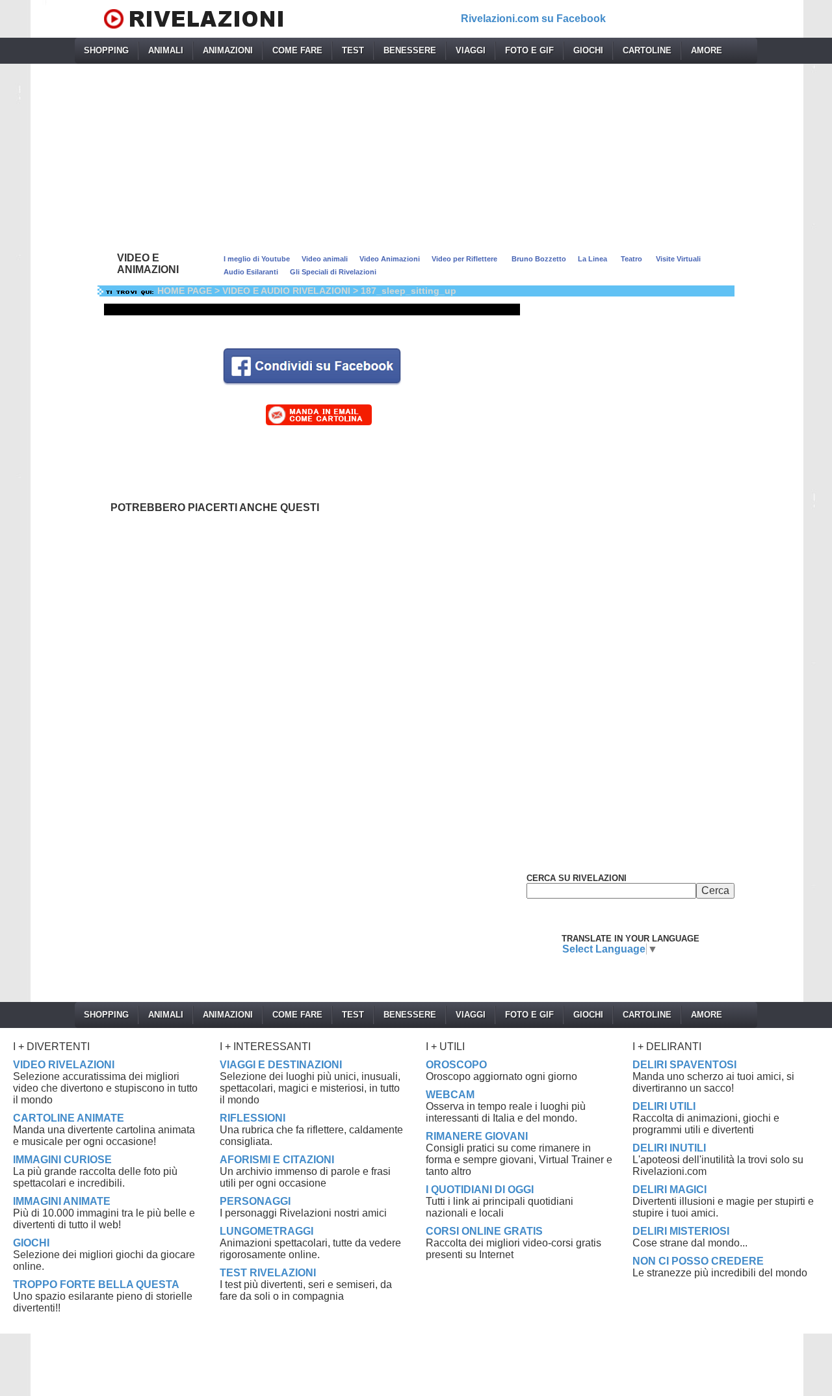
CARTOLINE (647, 50)
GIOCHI (588, 50)
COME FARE (297, 50)
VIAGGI (471, 50)
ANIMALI (165, 50)
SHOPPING (106, 50)
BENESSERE (410, 50)
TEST (353, 50)
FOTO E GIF (529, 50)
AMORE (706, 50)
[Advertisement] (416, 155)
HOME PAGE (184, 290)
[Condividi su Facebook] (312, 365)
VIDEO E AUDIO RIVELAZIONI (286, 290)
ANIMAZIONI (228, 50)
